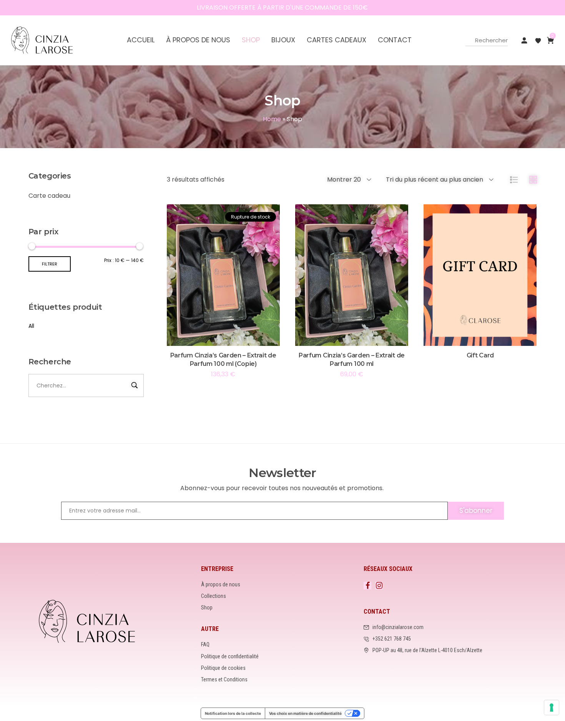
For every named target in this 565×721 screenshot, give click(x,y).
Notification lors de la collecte (233, 713)
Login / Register (524, 40)
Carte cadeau (49, 195)
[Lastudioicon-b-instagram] (379, 585)
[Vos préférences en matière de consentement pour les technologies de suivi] (551, 707)
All (31, 326)
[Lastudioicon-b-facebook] (367, 585)
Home (272, 119)
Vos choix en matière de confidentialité (305, 713)
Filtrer (49, 264)
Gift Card (480, 355)
